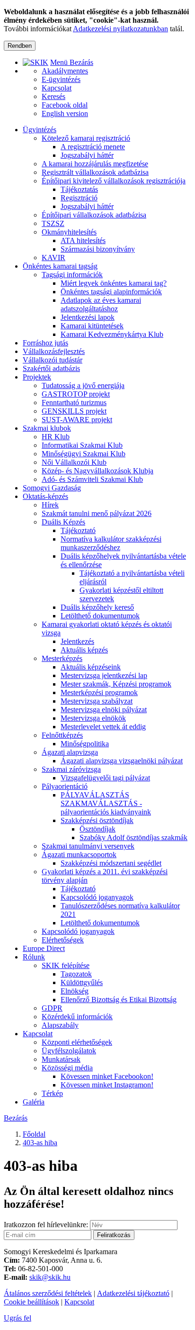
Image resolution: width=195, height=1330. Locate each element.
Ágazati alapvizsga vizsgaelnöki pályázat (122, 761)
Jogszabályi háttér (87, 155)
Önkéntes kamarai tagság (60, 266)
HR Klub (56, 437)
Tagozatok (76, 974)
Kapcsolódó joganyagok (97, 897)
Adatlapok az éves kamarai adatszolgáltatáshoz (101, 304)
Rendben (20, 45)
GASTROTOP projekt (76, 394)
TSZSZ (53, 223)
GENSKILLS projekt (74, 411)
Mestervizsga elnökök (93, 718)
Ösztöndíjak (97, 829)
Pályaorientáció (65, 786)
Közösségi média (67, 1068)
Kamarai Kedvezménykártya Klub (112, 334)
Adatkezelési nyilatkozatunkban (120, 29)
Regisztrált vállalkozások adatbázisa (95, 172)
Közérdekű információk (77, 1017)
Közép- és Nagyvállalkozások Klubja (97, 471)
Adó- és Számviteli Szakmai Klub (92, 479)
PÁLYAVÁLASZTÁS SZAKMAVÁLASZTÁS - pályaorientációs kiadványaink (106, 803)
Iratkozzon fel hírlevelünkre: (46, 1225)
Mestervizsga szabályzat (97, 701)
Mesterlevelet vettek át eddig (103, 727)
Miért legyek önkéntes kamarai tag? (114, 283)
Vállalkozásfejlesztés (54, 351)
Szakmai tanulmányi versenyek (88, 846)
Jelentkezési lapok (88, 317)
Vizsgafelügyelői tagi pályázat (105, 778)
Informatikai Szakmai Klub (82, 445)
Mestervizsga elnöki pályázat (104, 710)
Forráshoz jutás (45, 343)
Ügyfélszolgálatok (69, 1051)
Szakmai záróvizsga (71, 769)
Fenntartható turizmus (74, 402)
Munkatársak (61, 1059)
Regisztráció (79, 198)
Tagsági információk (72, 275)
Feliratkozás (114, 1235)
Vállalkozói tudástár (52, 360)
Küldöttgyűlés (82, 982)
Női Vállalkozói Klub (74, 462)
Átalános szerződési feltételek (48, 1293)
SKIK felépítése (65, 965)
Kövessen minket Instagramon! (107, 1085)
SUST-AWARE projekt (77, 420)
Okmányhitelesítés (69, 232)
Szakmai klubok (47, 428)
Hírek (50, 505)
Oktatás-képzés (45, 496)
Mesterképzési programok (99, 692)
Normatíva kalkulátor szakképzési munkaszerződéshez (111, 543)
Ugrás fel (17, 1318)
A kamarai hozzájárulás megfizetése (95, 164)
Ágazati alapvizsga (70, 752)
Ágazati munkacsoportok (79, 854)
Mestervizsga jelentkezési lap (104, 675)
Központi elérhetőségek (77, 1042)
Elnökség (75, 991)
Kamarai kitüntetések (92, 326)
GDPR (52, 1008)
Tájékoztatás (79, 189)
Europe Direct (44, 948)
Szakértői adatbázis (51, 368)
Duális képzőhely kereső (97, 607)
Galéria (33, 1102)
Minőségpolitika (85, 744)
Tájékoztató (78, 530)
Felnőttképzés (62, 735)
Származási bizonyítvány (98, 249)
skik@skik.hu (50, 1277)
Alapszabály (60, 1025)
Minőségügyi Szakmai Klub (83, 454)
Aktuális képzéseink (91, 667)
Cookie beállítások (31, 1302)
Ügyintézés (39, 130)
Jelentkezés (77, 641)
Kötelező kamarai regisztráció (86, 138)
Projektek (37, 377)
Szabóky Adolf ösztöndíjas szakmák (133, 837)
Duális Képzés (63, 522)
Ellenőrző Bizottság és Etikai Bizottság (119, 999)
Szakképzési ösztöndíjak (97, 820)
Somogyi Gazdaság (52, 488)
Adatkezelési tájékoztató (133, 1293)
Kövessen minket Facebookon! (107, 1076)
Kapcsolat (38, 1034)
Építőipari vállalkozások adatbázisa (94, 215)
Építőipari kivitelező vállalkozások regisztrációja (114, 181)
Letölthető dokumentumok (100, 616)
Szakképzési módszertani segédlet (111, 863)
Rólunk (34, 957)
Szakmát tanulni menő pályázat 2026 (96, 513)
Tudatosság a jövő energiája (83, 385)
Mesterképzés (62, 658)
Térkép (52, 1093)
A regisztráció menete (93, 147)
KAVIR (53, 257)
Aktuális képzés (84, 650)
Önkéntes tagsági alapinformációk (111, 292)
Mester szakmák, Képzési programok (116, 684)
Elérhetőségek (63, 940)
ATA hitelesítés (83, 240)
